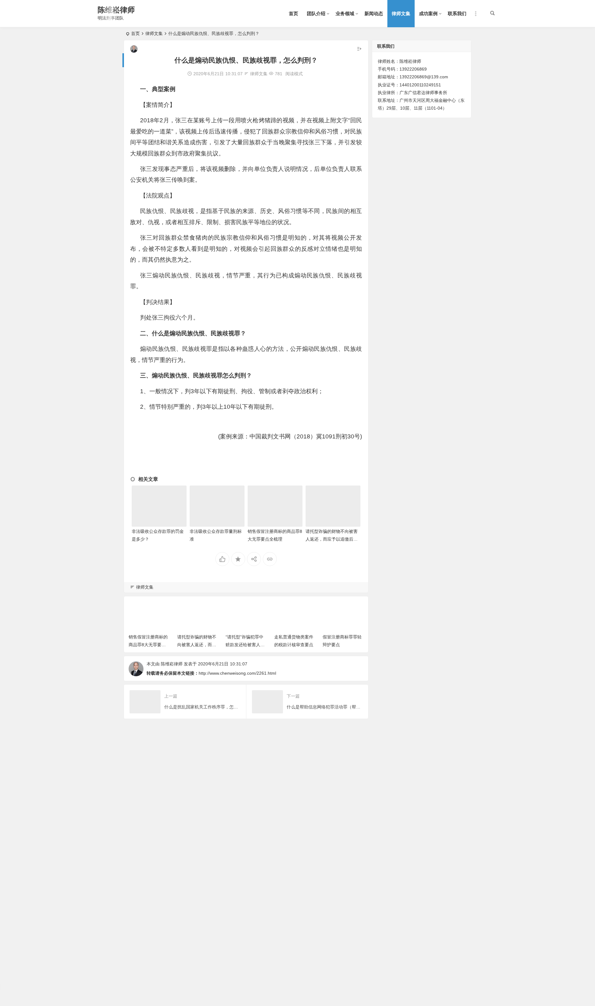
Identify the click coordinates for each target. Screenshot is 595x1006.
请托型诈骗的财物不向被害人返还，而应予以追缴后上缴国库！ (332, 539)
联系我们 (457, 13)
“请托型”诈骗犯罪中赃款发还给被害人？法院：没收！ (245, 644)
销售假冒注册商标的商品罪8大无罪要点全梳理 (148, 644)
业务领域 (345, 13)
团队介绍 (316, 13)
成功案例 (428, 13)
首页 (293, 13)
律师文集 (401, 13)
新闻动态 (373, 13)
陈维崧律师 (116, 10)
